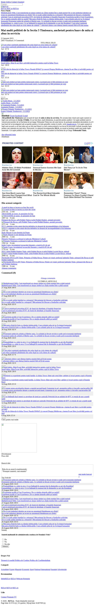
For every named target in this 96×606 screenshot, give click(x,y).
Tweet (12, 116)
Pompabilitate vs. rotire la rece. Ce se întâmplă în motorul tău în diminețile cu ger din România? (36, 23)
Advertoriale (62, 569)
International (45, 569)
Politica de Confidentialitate (40, 560)
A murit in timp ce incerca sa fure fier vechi (17, 207)
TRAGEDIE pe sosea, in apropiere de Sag (17, 214)
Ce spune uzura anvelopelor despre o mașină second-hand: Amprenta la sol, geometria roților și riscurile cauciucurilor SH (46, 390)
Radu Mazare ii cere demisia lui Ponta (16, 233)
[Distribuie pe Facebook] (2, 51)
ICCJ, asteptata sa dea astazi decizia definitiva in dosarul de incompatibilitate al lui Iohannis (35, 226)
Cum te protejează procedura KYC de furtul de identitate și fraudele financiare (36, 17)
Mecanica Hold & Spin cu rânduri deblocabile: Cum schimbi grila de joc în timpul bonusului (36, 327)
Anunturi (21, 2)
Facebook (18, 116)
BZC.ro (10, 9)
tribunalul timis (10, 135)
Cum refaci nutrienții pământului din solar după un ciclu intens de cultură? (28, 47)
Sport (32, 569)
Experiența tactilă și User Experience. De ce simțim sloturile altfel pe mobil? (29, 319)
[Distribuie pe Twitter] (4, 51)
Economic (25, 569)
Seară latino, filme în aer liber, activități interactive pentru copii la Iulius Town (29, 63)
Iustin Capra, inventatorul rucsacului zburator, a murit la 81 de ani (26, 245)
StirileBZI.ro (5, 579)
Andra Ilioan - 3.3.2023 (9, 103)
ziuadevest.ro (71, 124)
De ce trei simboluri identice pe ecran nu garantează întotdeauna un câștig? (29, 294)
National (37, 569)
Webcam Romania (23, 579)
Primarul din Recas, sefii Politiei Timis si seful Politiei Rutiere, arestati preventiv (31, 220)
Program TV (12, 597)
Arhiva (8, 2)
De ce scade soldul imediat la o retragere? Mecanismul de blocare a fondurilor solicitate (34, 302)
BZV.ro (16, 9)
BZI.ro (13, 579)
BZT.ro (3, 9)
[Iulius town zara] (19, 452)
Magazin (18, 569)
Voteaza (5, 546)
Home (3, 2)
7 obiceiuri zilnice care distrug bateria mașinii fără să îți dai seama (64, 25)
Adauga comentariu (9, 268)
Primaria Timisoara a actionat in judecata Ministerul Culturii (24, 239)
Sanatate (54, 569)
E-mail (25, 116)
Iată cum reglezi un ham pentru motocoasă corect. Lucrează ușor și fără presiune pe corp (33, 84)
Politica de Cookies (22, 560)
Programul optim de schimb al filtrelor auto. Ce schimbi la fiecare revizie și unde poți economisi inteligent (47, 21)
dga (3, 135)
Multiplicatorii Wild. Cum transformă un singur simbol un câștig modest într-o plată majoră (34, 13)
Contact (14, 2)
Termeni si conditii (8, 560)
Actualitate (5, 569)
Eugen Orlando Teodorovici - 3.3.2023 (15, 111)
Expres (12, 569)
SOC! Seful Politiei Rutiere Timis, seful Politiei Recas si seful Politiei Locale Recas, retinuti (35, 251)
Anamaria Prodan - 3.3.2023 (11, 107)
